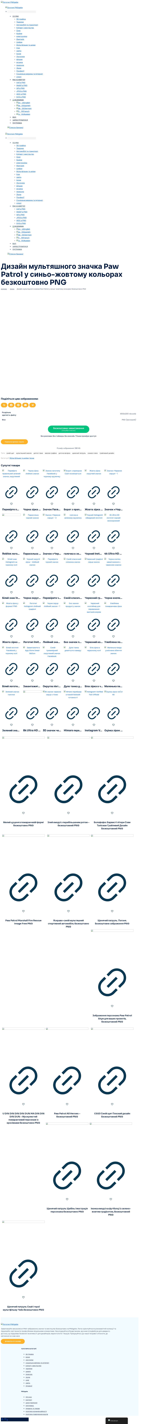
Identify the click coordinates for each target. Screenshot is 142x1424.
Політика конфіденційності (36, 1411)
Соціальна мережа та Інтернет (37, 1363)
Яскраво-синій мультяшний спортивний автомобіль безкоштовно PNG (68, 923)
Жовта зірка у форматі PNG (19, 642)
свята (28, 1383)
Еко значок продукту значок (81, 642)
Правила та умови (33, 1409)
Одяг (27, 1380)
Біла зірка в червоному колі (102, 686)
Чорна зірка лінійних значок (40, 509)
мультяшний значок (24, 453)
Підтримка (30, 1406)
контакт (29, 1400)
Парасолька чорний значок (40, 553)
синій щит (10, 453)
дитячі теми (38, 453)
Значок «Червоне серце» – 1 (122, 509)
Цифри (28, 1372)
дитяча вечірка (64, 453)
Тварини (29, 1369)
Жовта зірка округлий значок (103, 509)
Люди (28, 1377)
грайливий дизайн (107, 453)
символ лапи (93, 453)
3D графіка (30, 1354)
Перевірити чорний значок (59, 597)
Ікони (12, 289)
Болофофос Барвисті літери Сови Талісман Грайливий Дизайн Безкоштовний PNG (112, 825)
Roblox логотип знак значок (19, 553)
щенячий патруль (79, 453)
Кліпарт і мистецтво (33, 1366)
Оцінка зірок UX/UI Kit (118, 730)
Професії (29, 1386)
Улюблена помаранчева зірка (122, 642)
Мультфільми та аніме (19, 458)
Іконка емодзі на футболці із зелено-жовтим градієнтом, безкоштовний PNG (111, 1211)
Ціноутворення (31, 1403)
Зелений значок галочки (17, 730)
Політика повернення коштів (37, 1414)
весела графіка (51, 453)
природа (29, 1374)
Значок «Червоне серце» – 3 (61, 553)
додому (4, 289)
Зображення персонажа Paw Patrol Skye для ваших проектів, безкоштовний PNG (112, 1018)
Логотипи (29, 1360)
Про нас (29, 1397)
